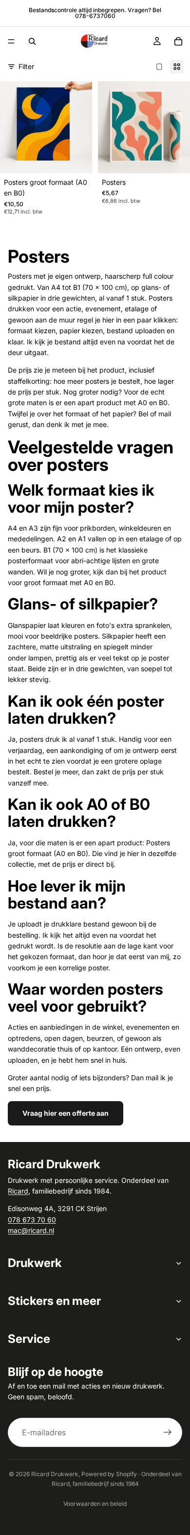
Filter (26, 66)
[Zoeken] (32, 41)
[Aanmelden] (167, 1432)
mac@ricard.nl (31, 1230)
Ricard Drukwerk (54, 1474)
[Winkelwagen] (178, 41)
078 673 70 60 (32, 1219)
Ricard (18, 1191)
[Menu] (11, 41)
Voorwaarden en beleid (95, 1503)
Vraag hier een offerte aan (65, 1113)
